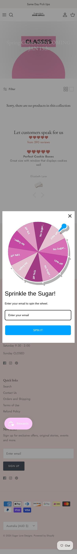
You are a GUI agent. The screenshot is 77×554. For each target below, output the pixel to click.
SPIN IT (38, 330)
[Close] (70, 216)
